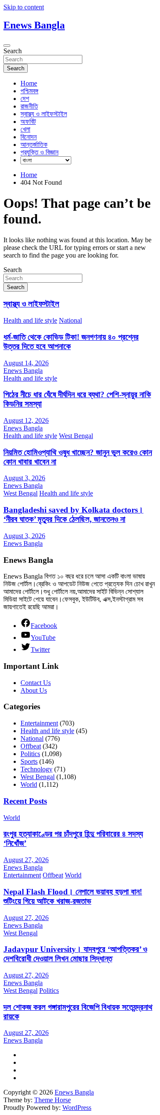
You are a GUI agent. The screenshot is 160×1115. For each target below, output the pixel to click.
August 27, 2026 (26, 859)
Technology (36, 769)
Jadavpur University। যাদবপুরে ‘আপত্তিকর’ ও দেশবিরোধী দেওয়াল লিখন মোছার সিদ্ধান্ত (75, 954)
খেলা (25, 129)
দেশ (24, 98)
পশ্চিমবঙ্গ (29, 91)
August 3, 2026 (24, 478)
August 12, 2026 (26, 420)
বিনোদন (28, 136)
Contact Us (35, 682)
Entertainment (39, 723)
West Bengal (76, 435)
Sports (29, 761)
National (70, 320)
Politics (30, 753)
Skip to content (23, 7)
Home (28, 83)
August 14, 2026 (26, 363)
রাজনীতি (29, 106)
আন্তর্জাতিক (33, 144)
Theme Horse (52, 1100)
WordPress (76, 1107)
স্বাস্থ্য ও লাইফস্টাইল (43, 114)
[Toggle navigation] (6, 45)
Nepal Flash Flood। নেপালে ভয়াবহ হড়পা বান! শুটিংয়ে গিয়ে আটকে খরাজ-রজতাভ (72, 896)
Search (12, 50)
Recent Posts (25, 801)
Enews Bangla (34, 25)
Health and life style (30, 320)
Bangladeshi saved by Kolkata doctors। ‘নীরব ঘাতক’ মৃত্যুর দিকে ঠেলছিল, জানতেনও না (73, 514)
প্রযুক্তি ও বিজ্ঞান (39, 152)
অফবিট (28, 121)
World (28, 784)
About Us (33, 690)
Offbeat (30, 746)
